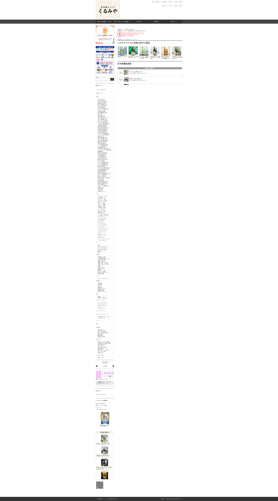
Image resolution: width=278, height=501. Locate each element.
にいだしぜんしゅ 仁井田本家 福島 (104, 150)
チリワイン (100, 233)
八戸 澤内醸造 (100, 197)
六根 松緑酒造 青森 (101, 111)
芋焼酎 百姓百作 (101, 261)
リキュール (98, 242)
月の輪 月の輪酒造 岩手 (102, 132)
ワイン (97, 193)
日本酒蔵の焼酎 (101, 273)
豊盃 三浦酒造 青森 (101, 100)
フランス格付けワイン (102, 219)
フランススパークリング (102, 227)
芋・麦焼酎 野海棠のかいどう (103, 258)
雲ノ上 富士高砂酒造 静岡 (103, 165)
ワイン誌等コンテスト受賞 (103, 215)
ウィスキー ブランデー (100, 300)
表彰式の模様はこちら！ (105, 425)
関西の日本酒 (100, 335)
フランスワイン (101, 221)
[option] (122, 53)
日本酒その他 (100, 189)
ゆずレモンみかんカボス (102, 246)
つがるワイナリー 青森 (102, 200)
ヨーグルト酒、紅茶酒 (102, 249)
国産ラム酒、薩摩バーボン (103, 272)
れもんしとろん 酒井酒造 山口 (103, 185)
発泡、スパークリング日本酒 (103, 341)
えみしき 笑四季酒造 (102, 174)
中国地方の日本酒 (101, 336)
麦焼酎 (99, 266)
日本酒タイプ (98, 339)
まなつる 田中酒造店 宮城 (103, 140)
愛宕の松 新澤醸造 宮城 (102, 137)
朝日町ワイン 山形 (101, 205)
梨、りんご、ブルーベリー (103, 248)
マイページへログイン (169, 5)
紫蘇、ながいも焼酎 (102, 270)
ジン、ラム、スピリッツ (100, 310)
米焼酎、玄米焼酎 (101, 268)
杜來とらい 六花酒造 (102, 110)
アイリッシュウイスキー (102, 302)
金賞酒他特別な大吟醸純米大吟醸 (104, 343)
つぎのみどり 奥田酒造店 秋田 (103, 123)
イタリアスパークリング (102, 230)
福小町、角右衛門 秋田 (102, 122)
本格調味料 (98, 280)
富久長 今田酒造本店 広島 (103, 181)
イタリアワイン (101, 222)
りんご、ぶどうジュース (102, 278)
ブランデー (100, 306)
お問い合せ (139, 21)
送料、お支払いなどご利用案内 (122, 21)
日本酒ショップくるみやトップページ (127, 39)
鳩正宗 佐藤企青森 (101, 107)
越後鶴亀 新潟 (100, 151)
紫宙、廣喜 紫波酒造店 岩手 (103, 127)
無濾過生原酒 (100, 348)
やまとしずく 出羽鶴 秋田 (103, 121)
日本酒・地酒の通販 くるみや (104, 21)
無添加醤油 (100, 283)
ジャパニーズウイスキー (102, 305)
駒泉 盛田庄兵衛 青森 (102, 103)
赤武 (153, 1)
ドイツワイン (100, 236)
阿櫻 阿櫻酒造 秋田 (101, 116)
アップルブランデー (102, 308)
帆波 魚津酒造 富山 (101, 166)
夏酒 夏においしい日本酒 (103, 349)
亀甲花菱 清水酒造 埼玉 (103, 159)
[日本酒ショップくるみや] (108, 18)
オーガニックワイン (102, 216)
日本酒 (97, 96)
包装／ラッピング (101, 357)
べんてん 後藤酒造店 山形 (103, 144)
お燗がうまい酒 (101, 345)
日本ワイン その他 (102, 211)
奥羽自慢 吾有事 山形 (102, 143)
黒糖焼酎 (99, 269)
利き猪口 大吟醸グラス (102, 297)
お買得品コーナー (99, 93)
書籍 (97, 323)
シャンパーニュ (101, 226)
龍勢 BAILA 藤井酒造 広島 (103, 183)
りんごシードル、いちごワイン (104, 238)
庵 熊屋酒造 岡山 (101, 180)
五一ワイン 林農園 (102, 204)
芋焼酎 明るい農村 (102, 259)
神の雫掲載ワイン (101, 212)
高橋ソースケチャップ (102, 291)
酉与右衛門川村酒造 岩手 (103, 130)
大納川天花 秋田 (101, 115)
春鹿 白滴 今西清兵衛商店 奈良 (104, 173)
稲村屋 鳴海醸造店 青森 (102, 112)
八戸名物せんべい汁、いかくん (104, 316)
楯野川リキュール (101, 250)
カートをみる (179, 5)
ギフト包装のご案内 (100, 355)
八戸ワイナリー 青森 (102, 196)
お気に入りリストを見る (100, 394)
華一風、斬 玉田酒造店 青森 (103, 108)
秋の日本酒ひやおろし (102, 344)
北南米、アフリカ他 (102, 234)
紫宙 (180, 1)
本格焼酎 (97, 254)
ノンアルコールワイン (102, 240)
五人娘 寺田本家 (101, 161)
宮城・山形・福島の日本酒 (103, 332)
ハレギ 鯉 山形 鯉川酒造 (102, 145)
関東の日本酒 (100, 334)
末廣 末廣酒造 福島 (101, 147)
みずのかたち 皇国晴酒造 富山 (103, 167)
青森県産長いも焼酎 (102, 257)
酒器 (97, 294)
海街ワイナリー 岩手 (102, 201)
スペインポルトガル (102, 223)
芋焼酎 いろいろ (101, 265)
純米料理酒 (100, 287)
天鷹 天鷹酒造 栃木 (101, 155)
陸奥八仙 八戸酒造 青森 (102, 101)
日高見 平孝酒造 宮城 (102, 138)
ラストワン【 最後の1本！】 (101, 89)
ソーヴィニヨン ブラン (102, 218)
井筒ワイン (171, 1)
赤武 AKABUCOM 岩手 (102, 126)
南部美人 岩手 (100, 136)
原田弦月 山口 (101, 187)
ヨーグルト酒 (164, 1)
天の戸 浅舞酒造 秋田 (102, 118)
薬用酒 (99, 252)
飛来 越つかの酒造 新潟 (102, 152)
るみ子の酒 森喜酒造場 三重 (103, 169)
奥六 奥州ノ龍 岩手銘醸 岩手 (103, 133)
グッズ (97, 320)
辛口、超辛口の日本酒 (102, 347)
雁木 (176, 1)
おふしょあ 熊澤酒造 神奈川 (103, 162)
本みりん (99, 286)
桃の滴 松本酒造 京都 (102, 172)
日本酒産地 (98, 327)
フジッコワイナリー (102, 208)
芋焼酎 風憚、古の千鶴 (102, 262)
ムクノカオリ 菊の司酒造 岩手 (103, 134)
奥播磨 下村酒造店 (102, 176)
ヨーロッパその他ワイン (102, 225)
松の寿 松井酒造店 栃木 (102, 156)
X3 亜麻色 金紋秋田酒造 (102, 125)
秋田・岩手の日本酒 (102, 331)
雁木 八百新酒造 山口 (102, 184)
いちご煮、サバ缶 (101, 318)
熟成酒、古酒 (100, 352)
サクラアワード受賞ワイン (103, 214)
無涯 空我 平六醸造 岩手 (102, 129)
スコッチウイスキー (102, 304)
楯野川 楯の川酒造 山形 (102, 141)
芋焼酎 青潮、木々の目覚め (103, 263)
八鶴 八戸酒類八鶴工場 (102, 105)
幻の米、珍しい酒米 (102, 351)
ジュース (97, 276)
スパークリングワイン (102, 232)
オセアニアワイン (101, 237)
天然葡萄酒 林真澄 (102, 207)
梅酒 (98, 245)
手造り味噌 (100, 284)
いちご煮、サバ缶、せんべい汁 (102, 314)
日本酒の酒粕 (100, 188)
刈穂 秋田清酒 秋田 (102, 119)
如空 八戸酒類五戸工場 (102, 104)
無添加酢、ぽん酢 (101, 288)
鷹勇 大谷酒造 (101, 178)
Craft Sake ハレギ (101, 191)
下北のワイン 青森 (102, 198)
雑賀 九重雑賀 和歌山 (102, 170)
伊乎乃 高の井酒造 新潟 (102, 154)
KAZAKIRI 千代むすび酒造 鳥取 (104, 177)
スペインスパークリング (102, 229)
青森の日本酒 (100, 329)
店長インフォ (174, 21)
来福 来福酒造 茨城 (102, 158)
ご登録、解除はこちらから (101, 409)
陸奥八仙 (157, 1)
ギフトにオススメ (101, 99)
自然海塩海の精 (101, 290)
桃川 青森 (100, 114)
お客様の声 (156, 21)
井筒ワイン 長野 (101, 203)
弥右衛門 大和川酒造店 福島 (103, 148)
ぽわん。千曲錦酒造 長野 (103, 163)
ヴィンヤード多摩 (101, 209)
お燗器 (99, 296)
